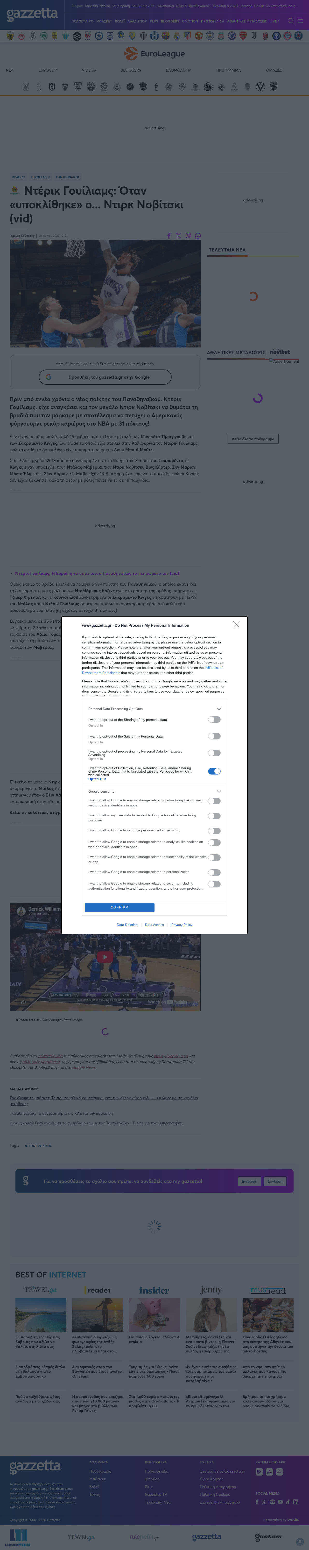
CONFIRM (120, 907)
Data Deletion (127, 925)
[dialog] (154, 775)
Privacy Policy (181, 925)
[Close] (238, 625)
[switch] (214, 719)
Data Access (154, 925)
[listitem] (154, 708)
